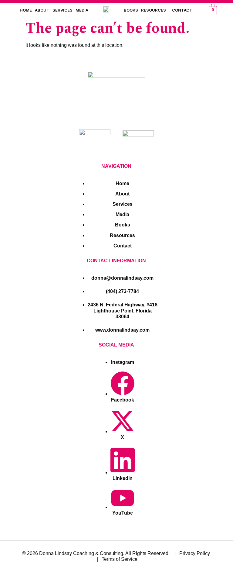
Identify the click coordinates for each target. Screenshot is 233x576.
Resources (153, 10)
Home (26, 10)
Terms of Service (119, 559)
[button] (155, 10)
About (42, 10)
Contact (182, 10)
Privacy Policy (194, 553)
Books (131, 10)
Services (62, 10)
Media (82, 10)
